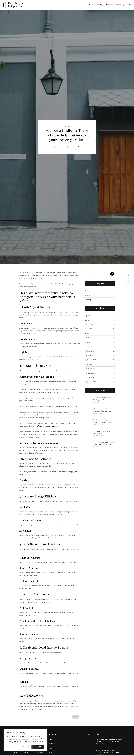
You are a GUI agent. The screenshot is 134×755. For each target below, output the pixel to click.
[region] (25, 740)
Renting (87, 295)
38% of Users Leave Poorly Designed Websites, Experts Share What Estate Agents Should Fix (102, 410)
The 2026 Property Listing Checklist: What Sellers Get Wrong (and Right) (101, 432)
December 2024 (90, 355)
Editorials (52, 743)
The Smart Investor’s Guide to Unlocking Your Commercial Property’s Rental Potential (103, 399)
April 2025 (88, 342)
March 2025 (89, 346)
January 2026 (89, 329)
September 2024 (90, 360)
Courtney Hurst (60, 147)
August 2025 (89, 333)
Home (51, 739)
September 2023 (90, 382)
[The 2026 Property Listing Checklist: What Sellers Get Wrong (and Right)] (88, 433)
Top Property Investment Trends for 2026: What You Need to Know (103, 443)
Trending (67, 126)
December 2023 (90, 369)
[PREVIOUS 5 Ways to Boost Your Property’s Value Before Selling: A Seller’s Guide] (128, 275)
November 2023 (90, 373)
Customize (13, 747)
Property (88, 291)
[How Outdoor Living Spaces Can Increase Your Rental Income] (88, 422)
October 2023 (89, 377)
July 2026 (88, 316)
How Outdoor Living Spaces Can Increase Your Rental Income (103, 421)
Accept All (38, 747)
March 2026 (89, 324)
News (51, 748)
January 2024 (89, 364)
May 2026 (88, 320)
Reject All (26, 747)
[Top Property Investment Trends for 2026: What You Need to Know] (88, 444)
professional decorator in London (47, 426)
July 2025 (88, 338)
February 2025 (89, 351)
